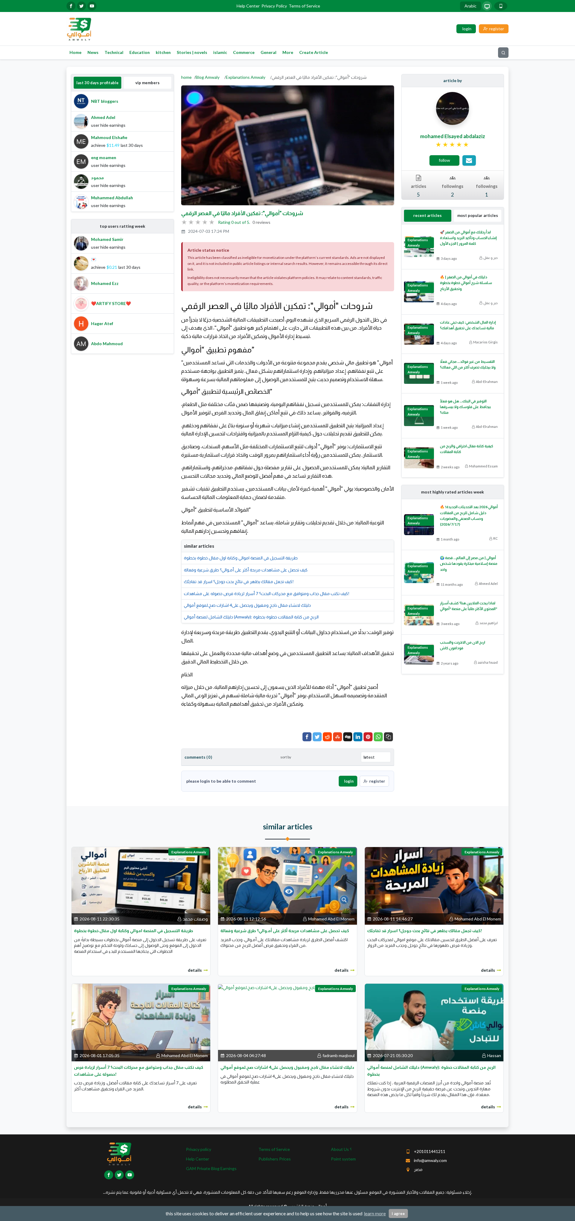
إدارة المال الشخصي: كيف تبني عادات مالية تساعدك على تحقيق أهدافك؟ (468, 325)
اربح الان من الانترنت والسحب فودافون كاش (462, 645)
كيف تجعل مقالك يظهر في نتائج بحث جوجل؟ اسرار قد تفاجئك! (239, 581)
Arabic (470, 5)
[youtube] (91, 5)
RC (495, 538)
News (93, 52)
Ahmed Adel (488, 583)
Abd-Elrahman (487, 382)
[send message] (469, 160)
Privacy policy (198, 1149)
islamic (220, 52)
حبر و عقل (490, 257)
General (268, 52)
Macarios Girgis (485, 342)
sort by (285, 757)
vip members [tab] (147, 82)
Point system (343, 1158)
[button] (388, 736)
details (195, 970)
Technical (114, 52)
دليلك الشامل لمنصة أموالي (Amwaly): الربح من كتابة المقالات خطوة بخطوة (251, 616)
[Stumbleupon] (337, 736)
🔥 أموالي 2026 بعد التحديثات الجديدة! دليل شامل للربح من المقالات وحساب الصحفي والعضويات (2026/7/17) (469, 515)
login (349, 781)
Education (139, 52)
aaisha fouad (488, 662)
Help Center (248, 5)
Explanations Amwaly (245, 77)
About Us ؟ (341, 1149)
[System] (487, 6)
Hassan (494, 1055)
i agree (398, 1213)
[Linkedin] (357, 736)
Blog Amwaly (208, 77)
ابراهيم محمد (488, 623)
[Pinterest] (368, 736)
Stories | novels (192, 52)
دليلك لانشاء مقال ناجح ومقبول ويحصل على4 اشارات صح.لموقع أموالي (247, 605)
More (287, 52)
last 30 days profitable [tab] (97, 82)
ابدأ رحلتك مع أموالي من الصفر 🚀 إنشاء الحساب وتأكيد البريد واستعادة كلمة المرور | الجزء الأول (468, 238)
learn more (375, 1213)
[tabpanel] (122, 151)
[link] (452, 144)
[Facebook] (306, 736)
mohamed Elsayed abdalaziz (452, 136)
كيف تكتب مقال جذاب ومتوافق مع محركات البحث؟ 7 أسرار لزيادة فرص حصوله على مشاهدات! (266, 593)
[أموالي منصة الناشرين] (78, 28)
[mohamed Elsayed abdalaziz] (452, 108)
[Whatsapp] (378, 736)
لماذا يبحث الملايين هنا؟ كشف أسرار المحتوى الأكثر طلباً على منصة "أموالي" (468, 606)
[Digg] (347, 736)
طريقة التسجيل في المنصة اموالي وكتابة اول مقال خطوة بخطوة (241, 557)
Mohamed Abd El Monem (331, 918)
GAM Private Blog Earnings (211, 1168)
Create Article (313, 52)
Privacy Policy (274, 5)
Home (75, 52)
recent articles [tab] (427, 215)
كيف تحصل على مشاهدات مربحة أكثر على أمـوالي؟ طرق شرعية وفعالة (246, 569)
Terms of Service (304, 5)
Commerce (244, 52)
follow (444, 160)
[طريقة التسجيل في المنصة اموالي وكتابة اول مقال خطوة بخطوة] (141, 885)
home (186, 77)
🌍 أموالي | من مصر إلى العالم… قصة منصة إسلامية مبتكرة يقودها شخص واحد (468, 563)
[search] (503, 52)
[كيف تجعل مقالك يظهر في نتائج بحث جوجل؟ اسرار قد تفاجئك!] (434, 885)
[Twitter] (317, 736)
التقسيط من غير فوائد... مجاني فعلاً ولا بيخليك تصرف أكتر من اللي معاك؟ (468, 364)
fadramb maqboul (339, 1055)
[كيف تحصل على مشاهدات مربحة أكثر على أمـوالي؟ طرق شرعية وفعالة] (287, 885)
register (377, 781)
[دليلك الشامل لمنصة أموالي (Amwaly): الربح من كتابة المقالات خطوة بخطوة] (434, 1021)
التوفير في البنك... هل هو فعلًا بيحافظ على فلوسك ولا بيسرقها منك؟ (465, 407)
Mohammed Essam (483, 466)
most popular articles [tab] (477, 215)
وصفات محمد (195, 918)
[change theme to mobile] (500, 5)
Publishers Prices (274, 1158)
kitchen (163, 52)
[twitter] (81, 5)
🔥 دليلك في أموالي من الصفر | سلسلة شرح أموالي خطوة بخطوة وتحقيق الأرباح (466, 283)
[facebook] (70, 5)
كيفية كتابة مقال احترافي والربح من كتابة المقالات (466, 449)
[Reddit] (327, 736)
